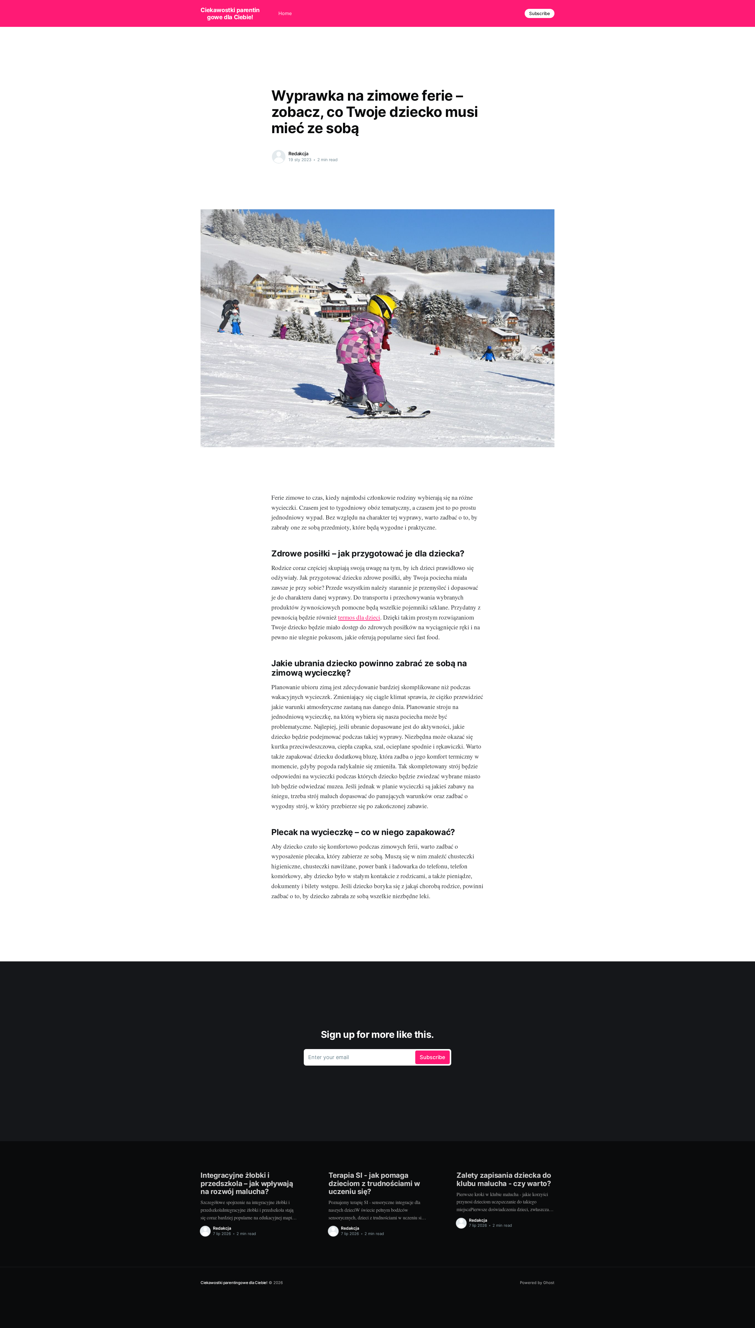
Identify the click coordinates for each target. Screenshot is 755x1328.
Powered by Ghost (537, 1282)
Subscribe (539, 13)
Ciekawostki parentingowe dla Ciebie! (230, 13)
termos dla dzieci (359, 617)
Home (285, 13)
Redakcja (298, 153)
